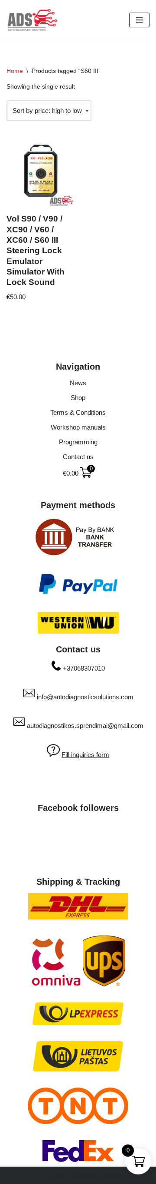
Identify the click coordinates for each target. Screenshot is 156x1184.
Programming (78, 442)
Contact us (78, 456)
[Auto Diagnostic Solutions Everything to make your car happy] (32, 20)
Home (14, 70)
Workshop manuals (78, 427)
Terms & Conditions (78, 412)
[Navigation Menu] (139, 20)
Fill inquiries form (85, 754)
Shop (78, 397)
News (78, 383)
